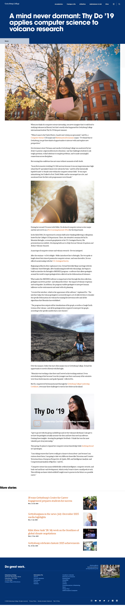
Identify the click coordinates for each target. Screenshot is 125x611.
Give (107, 4)
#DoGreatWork (94, 565)
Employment (66, 578)
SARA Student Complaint (69, 590)
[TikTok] (108, 601)
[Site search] (119, 4)
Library (64, 583)
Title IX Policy (56, 601)
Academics (59, 4)
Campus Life (71, 4)
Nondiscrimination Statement (45, 601)
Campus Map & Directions (12, 582)
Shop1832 (65, 580)
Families (36, 583)
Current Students (39, 578)
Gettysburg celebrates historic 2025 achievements (53, 543)
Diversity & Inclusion (68, 576)
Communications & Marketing (71, 585)
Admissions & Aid (96, 4)
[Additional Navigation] (113, 4)
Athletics (82, 4)
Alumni (36, 576)
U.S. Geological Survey (60, 261)
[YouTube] (96, 601)
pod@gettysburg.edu (92, 568)
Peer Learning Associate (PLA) (58, 230)
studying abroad (88, 446)
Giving (64, 582)
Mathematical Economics (65, 138)
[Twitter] (104, 601)
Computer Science (37, 138)
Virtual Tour (66, 589)
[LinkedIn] (117, 601)
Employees (37, 580)
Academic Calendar (68, 575)
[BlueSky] (100, 601)
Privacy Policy (32, 601)
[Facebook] (112, 601)
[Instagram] (91, 601)
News (7, 41)
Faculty (36, 582)
